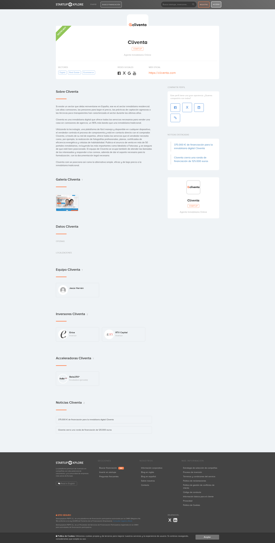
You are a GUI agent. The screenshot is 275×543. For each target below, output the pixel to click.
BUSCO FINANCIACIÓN (111, 5)
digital (62, 72)
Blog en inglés (147, 472)
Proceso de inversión (192, 472)
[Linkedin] (175, 520)
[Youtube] (134, 73)
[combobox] (179, 4)
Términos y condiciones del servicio (199, 476)
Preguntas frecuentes (109, 476)
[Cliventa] (67, 202)
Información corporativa (151, 468)
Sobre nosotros (148, 481)
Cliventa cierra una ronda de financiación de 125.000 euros (85, 430)
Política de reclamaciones (194, 481)
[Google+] (129, 73)
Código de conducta (192, 492)
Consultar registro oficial (122, 521)
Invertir (93, 4)
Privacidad (187, 501)
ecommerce (88, 72)
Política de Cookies (191, 505)
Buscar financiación (110, 468)
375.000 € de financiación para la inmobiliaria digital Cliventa (86, 420)
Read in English (68, 483)
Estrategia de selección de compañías (200, 468)
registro (204, 5)
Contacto (145, 485)
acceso (216, 4)
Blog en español (148, 476)
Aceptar (207, 537)
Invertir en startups (107, 472)
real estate (74, 72)
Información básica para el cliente (198, 496)
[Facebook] (119, 73)
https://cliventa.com (162, 73)
